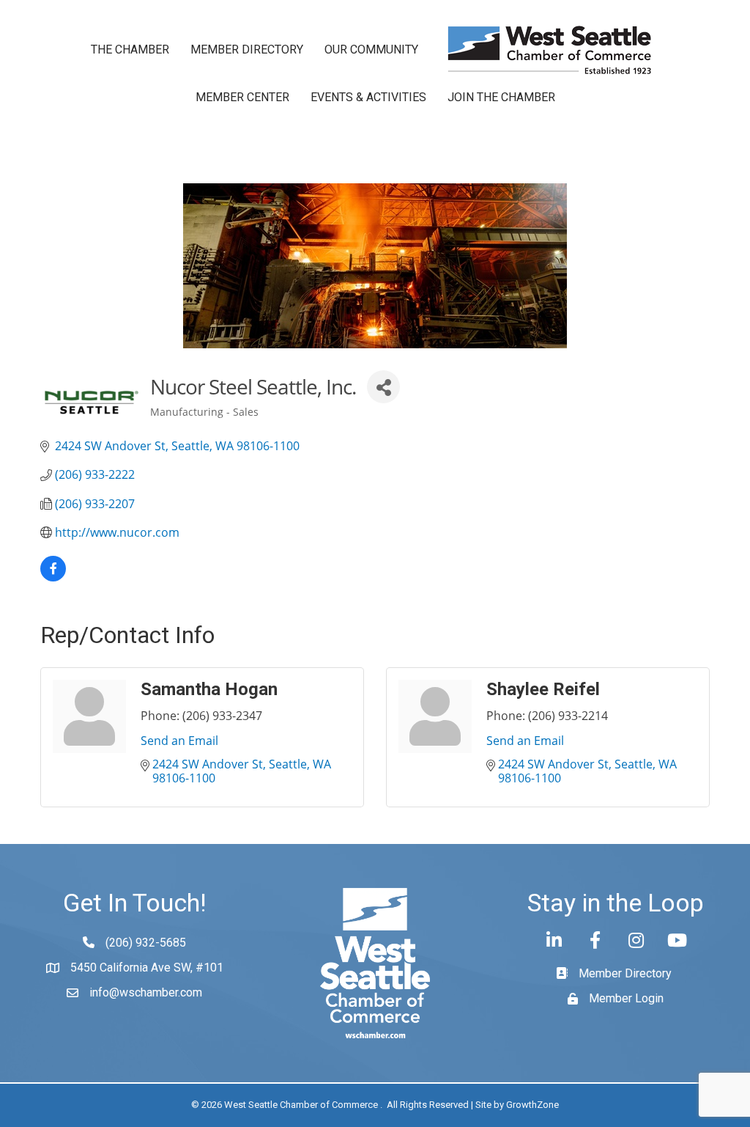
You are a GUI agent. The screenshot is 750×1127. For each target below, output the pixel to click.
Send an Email (179, 741)
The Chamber (130, 49)
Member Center (242, 97)
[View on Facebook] (53, 577)
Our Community (371, 49)
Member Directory (246, 49)
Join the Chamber (501, 97)
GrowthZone (532, 1104)
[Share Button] (383, 386)
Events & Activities (368, 97)
